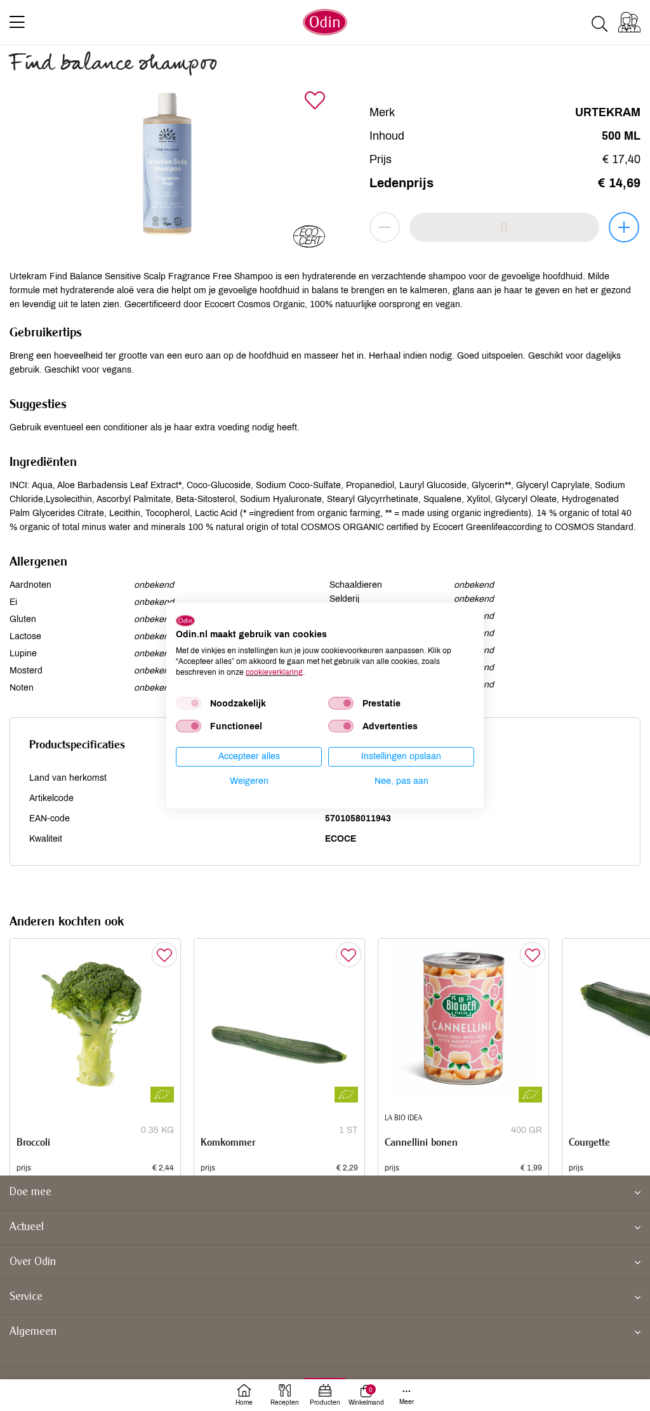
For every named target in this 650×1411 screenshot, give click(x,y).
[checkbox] (188, 703)
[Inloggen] (629, 22)
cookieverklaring (274, 671)
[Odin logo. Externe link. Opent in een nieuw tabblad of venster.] (185, 620)
